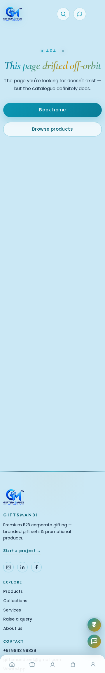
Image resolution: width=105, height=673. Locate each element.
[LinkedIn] (22, 567)
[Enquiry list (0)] (79, 14)
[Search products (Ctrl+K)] (63, 14)
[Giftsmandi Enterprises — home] (12, 14)
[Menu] (96, 14)
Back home (52, 110)
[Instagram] (8, 567)
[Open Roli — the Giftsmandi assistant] (94, 641)
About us (12, 628)
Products (13, 591)
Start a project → (22, 550)
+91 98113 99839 (19, 650)
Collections (15, 601)
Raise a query (17, 619)
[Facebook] (36, 567)
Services (12, 610)
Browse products (52, 129)
